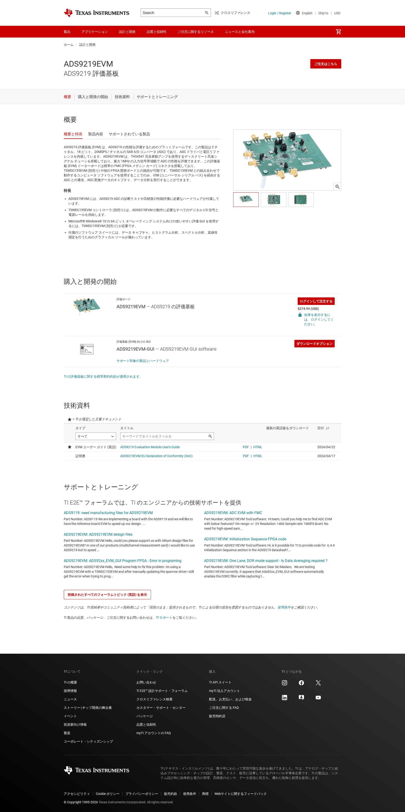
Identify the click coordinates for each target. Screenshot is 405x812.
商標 (205, 794)
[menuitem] (338, 32)
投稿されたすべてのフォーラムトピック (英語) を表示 (107, 594)
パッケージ (144, 716)
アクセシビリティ (77, 794)
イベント (70, 716)
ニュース (70, 699)
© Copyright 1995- (81, 802)
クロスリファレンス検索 (154, 699)
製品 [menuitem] (67, 32)
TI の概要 (70, 682)
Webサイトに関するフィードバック (240, 794)
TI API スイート (220, 682)
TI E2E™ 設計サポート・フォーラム (162, 691)
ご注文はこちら (325, 64)
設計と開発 (87, 44)
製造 (67, 733)
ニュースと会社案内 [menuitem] (240, 32)
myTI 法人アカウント (224, 691)
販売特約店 (217, 716)
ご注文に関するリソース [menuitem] (196, 32)
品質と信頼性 (146, 724)
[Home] (96, 13)
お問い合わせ (146, 682)
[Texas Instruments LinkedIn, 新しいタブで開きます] (284, 699)
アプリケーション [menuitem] (95, 32)
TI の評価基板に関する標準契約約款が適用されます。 (103, 376)
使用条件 (284, 607)
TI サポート (164, 617)
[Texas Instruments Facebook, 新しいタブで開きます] (301, 684)
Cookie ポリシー (108, 794)
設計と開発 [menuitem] (127, 32)
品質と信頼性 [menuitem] (156, 32)
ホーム (69, 44)
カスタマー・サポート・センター (161, 708)
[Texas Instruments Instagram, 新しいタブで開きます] (284, 684)
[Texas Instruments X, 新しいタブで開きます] (318, 684)
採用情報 (70, 691)
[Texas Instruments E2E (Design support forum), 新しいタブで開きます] (301, 699)
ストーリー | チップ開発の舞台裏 (88, 708)
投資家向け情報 (75, 724)
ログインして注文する (316, 301)
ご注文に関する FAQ (224, 708)
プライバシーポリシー (141, 794)
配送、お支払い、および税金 (230, 699)
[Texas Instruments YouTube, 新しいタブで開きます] (318, 699)
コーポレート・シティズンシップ (88, 741)
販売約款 (170, 794)
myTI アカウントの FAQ (153, 733)
